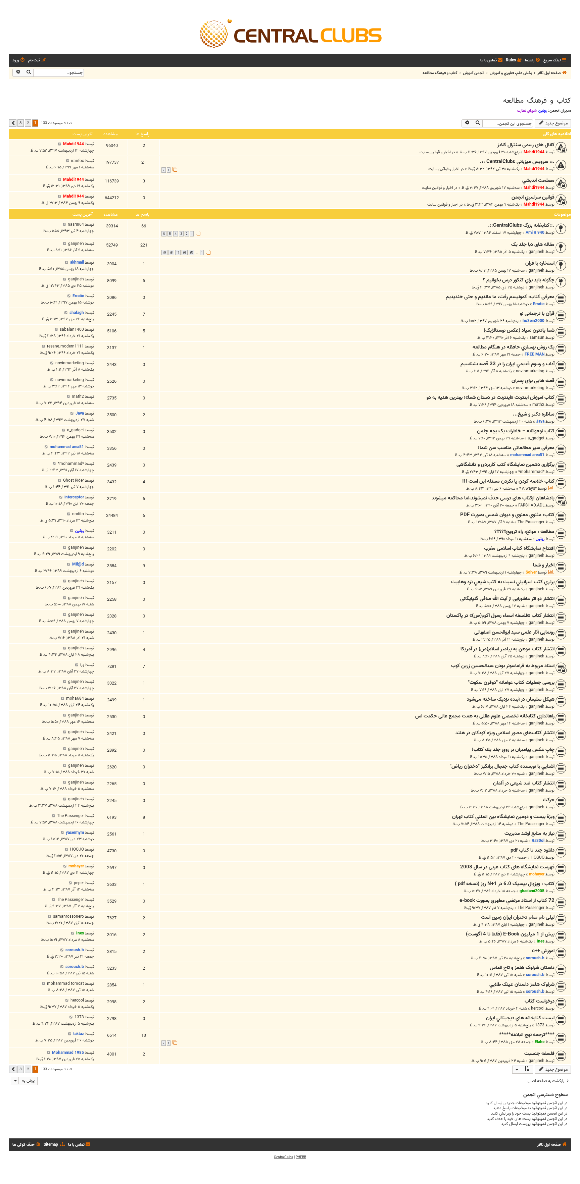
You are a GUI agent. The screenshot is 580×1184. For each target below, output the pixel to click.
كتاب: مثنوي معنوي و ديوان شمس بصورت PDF (507, 515)
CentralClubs (283, 1157)
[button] (12, 123)
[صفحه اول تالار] (290, 32)
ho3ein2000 (533, 321)
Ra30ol (538, 841)
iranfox (77, 161)
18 (171, 253)
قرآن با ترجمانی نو (537, 314)
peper (79, 883)
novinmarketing (530, 371)
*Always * (528, 488)
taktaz (78, 1034)
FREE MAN (534, 354)
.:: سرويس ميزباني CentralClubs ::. (517, 162)
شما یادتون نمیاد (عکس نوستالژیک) (519, 330)
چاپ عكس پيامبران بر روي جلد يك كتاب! (513, 750)
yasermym (75, 832)
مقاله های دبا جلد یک (532, 244)
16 (184, 253)
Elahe (539, 1042)
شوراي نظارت (527, 110)
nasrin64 (76, 224)
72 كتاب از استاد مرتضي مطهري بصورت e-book (507, 901)
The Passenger (531, 522)
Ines (540, 941)
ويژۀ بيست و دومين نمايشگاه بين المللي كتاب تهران (503, 817)
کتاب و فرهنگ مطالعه (537, 101)
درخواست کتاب (539, 1001)
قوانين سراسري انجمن (533, 197)
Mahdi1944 (534, 152)
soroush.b (535, 958)
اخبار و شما (543, 565)
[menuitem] (533, 60)
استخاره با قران (539, 263)
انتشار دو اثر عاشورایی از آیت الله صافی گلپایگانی (507, 599)
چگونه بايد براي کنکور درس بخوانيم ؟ (518, 280)
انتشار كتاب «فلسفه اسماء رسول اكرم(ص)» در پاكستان (500, 615)
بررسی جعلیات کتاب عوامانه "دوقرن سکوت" (511, 683)
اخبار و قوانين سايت (435, 152)
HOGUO (537, 857)
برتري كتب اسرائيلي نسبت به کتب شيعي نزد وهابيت (502, 582)
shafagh (76, 313)
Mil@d (78, 564)
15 (191, 253)
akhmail (77, 262)
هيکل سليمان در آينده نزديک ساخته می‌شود (510, 699)
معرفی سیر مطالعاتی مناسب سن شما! (516, 448)
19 (164, 253)
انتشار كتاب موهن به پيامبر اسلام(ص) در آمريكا (507, 649)
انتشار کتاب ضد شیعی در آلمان (523, 783)
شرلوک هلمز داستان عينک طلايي (521, 984)
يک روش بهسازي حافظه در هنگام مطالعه (513, 347)
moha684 (75, 698)
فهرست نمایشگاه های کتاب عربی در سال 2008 (507, 867)
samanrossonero (68, 916)
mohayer (536, 874)
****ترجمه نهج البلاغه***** (526, 1035)
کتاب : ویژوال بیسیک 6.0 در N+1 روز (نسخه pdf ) (504, 884)
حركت (548, 800)
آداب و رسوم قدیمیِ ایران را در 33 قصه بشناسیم (507, 364)
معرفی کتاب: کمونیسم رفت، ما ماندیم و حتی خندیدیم (500, 297)
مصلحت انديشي (538, 180)
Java (540, 421)
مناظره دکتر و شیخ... (533, 414)
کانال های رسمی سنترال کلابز (525, 145)
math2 (538, 404)
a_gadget (536, 438)
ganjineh (536, 252)
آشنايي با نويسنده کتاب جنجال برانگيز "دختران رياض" (502, 766)
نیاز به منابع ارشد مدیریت (529, 833)
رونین (542, 110)
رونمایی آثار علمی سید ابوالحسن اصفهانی (514, 632)
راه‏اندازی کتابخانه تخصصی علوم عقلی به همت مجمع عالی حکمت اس (484, 716)
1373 (539, 1025)
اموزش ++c (543, 951)
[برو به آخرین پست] (59, 144)
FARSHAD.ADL (531, 505)
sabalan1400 (72, 329)
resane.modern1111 (65, 346)
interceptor (74, 497)
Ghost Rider (73, 480)
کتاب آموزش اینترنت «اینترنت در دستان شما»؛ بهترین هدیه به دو (490, 397)
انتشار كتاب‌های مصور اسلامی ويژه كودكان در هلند (504, 733)
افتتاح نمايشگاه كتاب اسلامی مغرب (519, 548)
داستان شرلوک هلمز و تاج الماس (522, 968)
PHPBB (301, 1157)
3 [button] (20, 122)
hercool (537, 1008)
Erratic (538, 304)
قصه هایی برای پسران (533, 381)
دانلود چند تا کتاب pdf (532, 850)
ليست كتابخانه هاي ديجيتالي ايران (520, 1018)
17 (178, 253)
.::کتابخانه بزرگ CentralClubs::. (521, 225)
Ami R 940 (535, 232)
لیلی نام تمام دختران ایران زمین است (517, 917)
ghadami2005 (532, 891)
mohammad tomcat (65, 983)
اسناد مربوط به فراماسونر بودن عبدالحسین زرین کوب (502, 666)
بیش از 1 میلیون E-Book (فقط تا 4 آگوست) (510, 934)
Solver (531, 572)
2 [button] (28, 122)
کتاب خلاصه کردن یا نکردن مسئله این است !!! (508, 481)
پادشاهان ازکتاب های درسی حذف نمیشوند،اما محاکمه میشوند (493, 498)
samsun (537, 337)
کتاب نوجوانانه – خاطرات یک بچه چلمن (515, 431)
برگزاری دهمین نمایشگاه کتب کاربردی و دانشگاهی (505, 465)
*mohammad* (531, 472)
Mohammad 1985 (68, 1053)
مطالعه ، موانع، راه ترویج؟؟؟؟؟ (524, 532)
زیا (82, 665)
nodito (78, 514)
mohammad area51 (527, 455)
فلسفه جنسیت (539, 1054)
